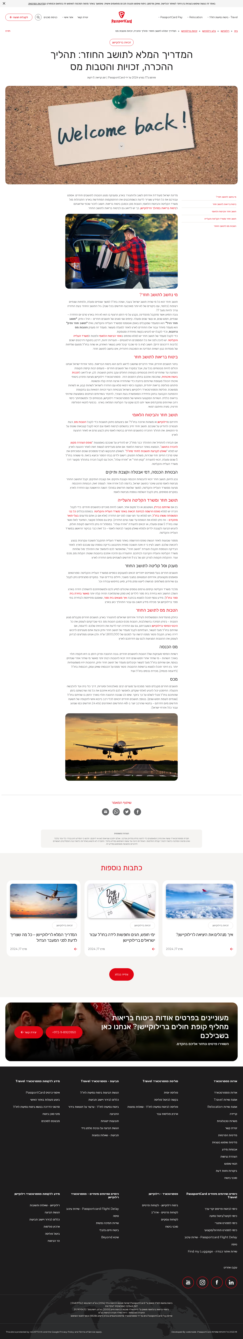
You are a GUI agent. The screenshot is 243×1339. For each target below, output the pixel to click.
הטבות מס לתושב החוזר (225, 225)
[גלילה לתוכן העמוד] (121, 146)
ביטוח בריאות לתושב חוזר (224, 204)
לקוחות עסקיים (169, 1219)
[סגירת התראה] (4, 3)
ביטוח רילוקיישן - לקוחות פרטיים (160, 1205)
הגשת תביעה (52, 1212)
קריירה (233, 1114)
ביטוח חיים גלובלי (109, 1230)
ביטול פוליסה (52, 1234)
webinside (191, 1331)
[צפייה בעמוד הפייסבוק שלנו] (217, 1282)
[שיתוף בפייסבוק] (137, 811)
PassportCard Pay (171, 17)
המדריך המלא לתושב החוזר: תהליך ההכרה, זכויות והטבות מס (121, 60)
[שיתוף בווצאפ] (116, 811)
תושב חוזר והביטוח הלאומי (224, 211)
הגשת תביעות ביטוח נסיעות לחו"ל (99, 1092)
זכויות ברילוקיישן (189, 31)
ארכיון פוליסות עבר (167, 1114)
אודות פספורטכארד (225, 1081)
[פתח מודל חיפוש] (38, 17)
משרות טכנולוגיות (227, 1121)
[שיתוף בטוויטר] (126, 811)
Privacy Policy (66, 1331)
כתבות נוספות (121, 867)
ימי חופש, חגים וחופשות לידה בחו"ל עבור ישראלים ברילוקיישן (122, 937)
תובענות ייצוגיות (110, 1121)
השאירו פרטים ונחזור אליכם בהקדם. (202, 1044)
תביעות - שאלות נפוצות (105, 1135)
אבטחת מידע (229, 1149)
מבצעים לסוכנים (50, 1121)
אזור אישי (68, 17)
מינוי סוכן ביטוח (51, 1114)
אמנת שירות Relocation (222, 1106)
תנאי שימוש (230, 1163)
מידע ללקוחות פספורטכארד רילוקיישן (37, 1194)
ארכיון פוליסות (52, 1226)
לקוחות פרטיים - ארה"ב (164, 1212)
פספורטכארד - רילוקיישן (163, 1194)
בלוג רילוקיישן (209, 31)
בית (236, 31)
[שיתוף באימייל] (105, 811)
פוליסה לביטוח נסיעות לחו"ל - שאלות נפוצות (152, 1106)
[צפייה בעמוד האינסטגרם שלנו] (202, 1282)
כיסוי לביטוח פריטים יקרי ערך (221, 1208)
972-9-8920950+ (64, 1032)
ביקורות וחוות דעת (226, 1170)
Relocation (196, 17)
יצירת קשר (82, 17)
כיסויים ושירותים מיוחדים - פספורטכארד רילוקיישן (95, 1195)
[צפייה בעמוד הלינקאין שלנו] (231, 1282)
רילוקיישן (225, 31)
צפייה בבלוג (121, 974)
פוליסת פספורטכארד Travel (160, 1081)
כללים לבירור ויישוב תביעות (103, 1099)
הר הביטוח (54, 1241)
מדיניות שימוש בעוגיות (224, 1142)
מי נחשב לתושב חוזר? (226, 196)
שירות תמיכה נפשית (107, 1223)
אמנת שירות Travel (225, 1099)
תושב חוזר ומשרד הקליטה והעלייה (220, 218)
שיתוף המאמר (121, 802)
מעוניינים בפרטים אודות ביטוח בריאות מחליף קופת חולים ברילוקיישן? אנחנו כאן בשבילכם (165, 1026)
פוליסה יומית (171, 1092)
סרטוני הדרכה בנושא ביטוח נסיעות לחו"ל (36, 1106)
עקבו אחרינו (230, 1267)
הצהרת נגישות (228, 1156)
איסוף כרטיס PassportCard (43, 1092)
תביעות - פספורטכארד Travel (100, 1081)
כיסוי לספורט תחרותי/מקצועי (220, 1230)
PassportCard (204, 1331)
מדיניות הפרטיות (227, 1135)
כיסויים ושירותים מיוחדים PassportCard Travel (211, 1195)
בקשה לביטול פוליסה (166, 1099)
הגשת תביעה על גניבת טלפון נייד (100, 1128)
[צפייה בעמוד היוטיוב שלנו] (188, 1282)
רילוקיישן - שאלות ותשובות (45, 1205)
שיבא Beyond (110, 1237)
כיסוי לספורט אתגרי (226, 1223)
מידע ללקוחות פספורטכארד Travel (37, 1081)
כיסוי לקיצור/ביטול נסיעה (223, 1216)
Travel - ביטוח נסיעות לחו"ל (223, 17)
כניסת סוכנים (50, 17)
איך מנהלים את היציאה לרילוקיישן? (204, 934)
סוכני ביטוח (230, 1178)
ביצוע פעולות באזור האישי (45, 1099)
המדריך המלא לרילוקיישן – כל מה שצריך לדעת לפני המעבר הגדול (43, 937)
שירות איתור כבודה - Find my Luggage (212, 1251)
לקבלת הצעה (20, 17)
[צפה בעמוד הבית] (122, 17)
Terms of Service (87, 1331)
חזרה (7, 31)
